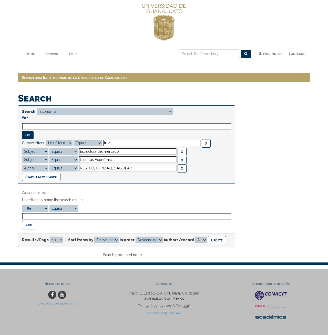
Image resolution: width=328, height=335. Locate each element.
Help (73, 54)
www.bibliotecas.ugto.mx (57, 303)
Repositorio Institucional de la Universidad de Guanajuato (74, 77)
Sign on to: (272, 54)
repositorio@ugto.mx (164, 313)
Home (30, 54)
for (25, 118)
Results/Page (35, 240)
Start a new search (41, 177)
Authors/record (179, 240)
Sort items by (80, 240)
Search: (29, 111)
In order (127, 240)
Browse (52, 54)
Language (297, 54)
